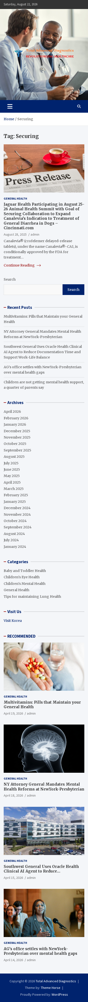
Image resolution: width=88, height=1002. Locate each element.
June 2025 (12, 469)
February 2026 (16, 418)
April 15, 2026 (13, 877)
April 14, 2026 (13, 960)
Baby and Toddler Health (25, 571)
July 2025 (11, 463)
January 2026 (15, 424)
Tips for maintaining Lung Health (32, 596)
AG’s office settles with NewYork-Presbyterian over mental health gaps (40, 951)
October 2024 (15, 521)
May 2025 (12, 476)
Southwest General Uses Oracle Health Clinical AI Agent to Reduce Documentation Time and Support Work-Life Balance (43, 352)
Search (10, 279)
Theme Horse (50, 987)
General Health (15, 198)
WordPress (60, 994)
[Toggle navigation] (10, 106)
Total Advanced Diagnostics (56, 981)
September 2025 (17, 450)
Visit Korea (13, 620)
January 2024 (15, 546)
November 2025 (17, 437)
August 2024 (14, 534)
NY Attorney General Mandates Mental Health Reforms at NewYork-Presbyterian (44, 786)
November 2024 (17, 514)
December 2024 (17, 508)
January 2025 (15, 501)
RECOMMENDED (21, 636)
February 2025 (16, 495)
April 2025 (12, 482)
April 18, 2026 (13, 795)
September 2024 (18, 527)
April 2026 (12, 411)
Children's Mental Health (24, 583)
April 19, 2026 (13, 713)
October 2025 (15, 443)
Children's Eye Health (22, 577)
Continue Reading (19, 265)
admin (35, 234)
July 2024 (11, 540)
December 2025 (17, 431)
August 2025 (14, 456)
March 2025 (14, 489)
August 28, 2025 (15, 234)
